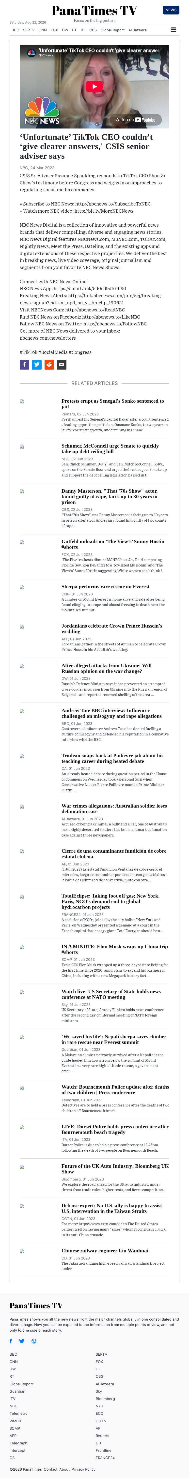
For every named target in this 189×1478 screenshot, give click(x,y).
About (64, 1469)
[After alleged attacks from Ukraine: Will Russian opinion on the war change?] (22, 665)
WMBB (15, 1421)
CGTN (101, 1421)
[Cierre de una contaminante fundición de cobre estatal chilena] (22, 851)
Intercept (17, 1450)
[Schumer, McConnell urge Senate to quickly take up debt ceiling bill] (22, 446)
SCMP (15, 1428)
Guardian (17, 1391)
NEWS (171, 10)
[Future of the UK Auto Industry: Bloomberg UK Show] (22, 1166)
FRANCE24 (105, 1458)
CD (98, 1443)
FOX (54, 30)
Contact (50, 1469)
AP (98, 1428)
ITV (13, 1399)
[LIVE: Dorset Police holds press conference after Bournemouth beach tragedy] (22, 1126)
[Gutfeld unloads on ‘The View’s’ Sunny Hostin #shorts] (22, 541)
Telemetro (19, 1413)
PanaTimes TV (94, 10)
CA (12, 1458)
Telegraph (18, 1443)
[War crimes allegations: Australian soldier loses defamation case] (22, 806)
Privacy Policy (83, 1469)
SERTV (29, 30)
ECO (99, 1413)
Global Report (113, 30)
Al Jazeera (137, 30)
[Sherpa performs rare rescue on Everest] (22, 586)
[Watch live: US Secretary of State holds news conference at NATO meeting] (22, 991)
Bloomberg (105, 1399)
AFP (13, 1436)
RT (83, 30)
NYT (100, 1406)
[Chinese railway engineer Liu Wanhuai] (22, 1250)
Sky (99, 1391)
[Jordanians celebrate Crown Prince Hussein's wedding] (22, 626)
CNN (43, 30)
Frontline (103, 1450)
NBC (13, 1406)
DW (65, 30)
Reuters (102, 1436)
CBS (93, 30)
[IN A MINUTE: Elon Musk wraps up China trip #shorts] (22, 946)
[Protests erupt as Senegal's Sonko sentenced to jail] (22, 401)
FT (74, 30)
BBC (15, 30)
